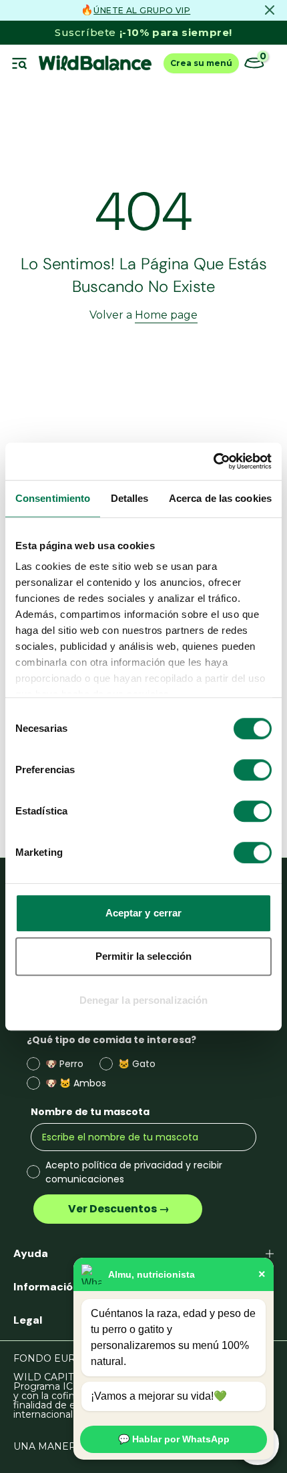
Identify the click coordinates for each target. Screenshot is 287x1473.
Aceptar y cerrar (143, 912)
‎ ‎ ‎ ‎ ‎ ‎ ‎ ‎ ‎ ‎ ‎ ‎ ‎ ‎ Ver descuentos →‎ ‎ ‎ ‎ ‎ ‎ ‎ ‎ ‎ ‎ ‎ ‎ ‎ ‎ (118, 1208)
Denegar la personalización (143, 1000)
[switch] (253, 769)
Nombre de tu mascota (90, 1111)
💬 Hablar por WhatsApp (174, 1439)
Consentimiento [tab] (52, 498)
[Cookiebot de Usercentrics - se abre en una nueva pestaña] (213, 461)
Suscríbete (143, 32)
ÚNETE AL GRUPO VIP (141, 10)
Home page (166, 315)
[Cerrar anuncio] (269, 10)
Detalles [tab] (130, 498)
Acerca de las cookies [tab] (220, 498)
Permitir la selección (143, 956)
